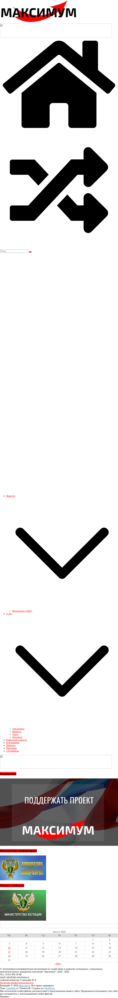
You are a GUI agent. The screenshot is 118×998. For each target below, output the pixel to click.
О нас (9, 613)
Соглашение (12, 751)
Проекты (11, 745)
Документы (18, 729)
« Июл (57, 963)
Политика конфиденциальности (17, 982)
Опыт (15, 734)
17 (9, 952)
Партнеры (11, 748)
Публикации (13, 742)
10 (9, 947)
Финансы (17, 737)
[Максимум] (59, 129)
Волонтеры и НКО (22, 611)
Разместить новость (16, 740)
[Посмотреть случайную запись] (59, 248)
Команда (16, 731)
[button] (62, 608)
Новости (10, 496)
